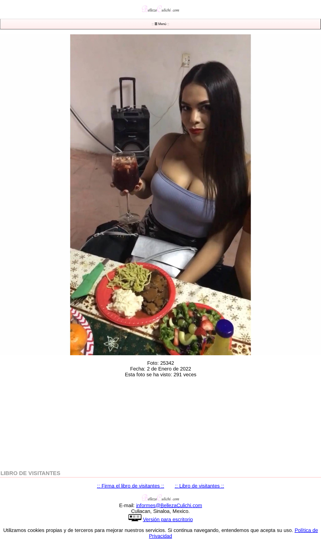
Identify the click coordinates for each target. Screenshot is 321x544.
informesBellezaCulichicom (169, 505)
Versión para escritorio (168, 519)
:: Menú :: (160, 24)
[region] (160, 423)
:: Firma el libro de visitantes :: (130, 486)
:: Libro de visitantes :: (199, 486)
